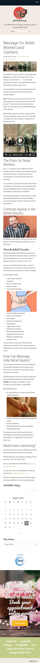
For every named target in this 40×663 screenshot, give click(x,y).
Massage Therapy (23, 56)
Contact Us (11, 641)
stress (21, 80)
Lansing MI (25, 641)
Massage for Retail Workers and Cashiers (18, 47)
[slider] (18, 154)
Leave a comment (10, 59)
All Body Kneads (20, 14)
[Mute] (30, 155)
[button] (20, 140)
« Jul (19, 533)
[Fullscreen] (34, 155)
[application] (20, 140)
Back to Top (34, 490)
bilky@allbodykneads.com (20, 473)
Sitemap (8, 645)
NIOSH (8, 169)
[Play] (6, 155)
